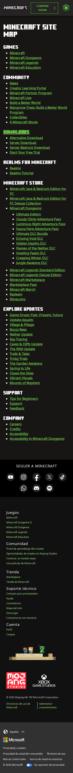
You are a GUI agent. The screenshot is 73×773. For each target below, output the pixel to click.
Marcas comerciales (14, 759)
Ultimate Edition (28, 214)
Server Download (23, 142)
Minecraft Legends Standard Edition (37, 270)
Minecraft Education (25, 67)
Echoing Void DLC (29, 238)
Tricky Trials (19, 358)
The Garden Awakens (26, 363)
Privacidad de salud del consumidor (23, 753)
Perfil (9, 629)
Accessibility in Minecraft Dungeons (37, 438)
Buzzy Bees (18, 329)
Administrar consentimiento (48, 705)
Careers (16, 424)
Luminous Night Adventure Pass (40, 224)
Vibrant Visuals (21, 378)
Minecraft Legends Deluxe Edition (35, 275)
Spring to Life (20, 368)
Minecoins (18, 299)
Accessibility (19, 434)
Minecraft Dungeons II (19, 522)
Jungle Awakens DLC (31, 263)
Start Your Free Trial (25, 152)
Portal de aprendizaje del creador (25, 548)
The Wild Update (22, 349)
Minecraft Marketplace (27, 280)
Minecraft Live (20, 98)
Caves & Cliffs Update (26, 344)
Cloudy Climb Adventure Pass (38, 219)
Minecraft (17, 53)
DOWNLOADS (16, 132)
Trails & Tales (20, 354)
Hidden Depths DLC (31, 243)
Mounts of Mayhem (25, 383)
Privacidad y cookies (14, 748)
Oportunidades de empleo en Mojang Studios (31, 553)
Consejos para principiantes (22, 593)
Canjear (10, 634)
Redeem (16, 294)
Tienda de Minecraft (17, 582)
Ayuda (9, 598)
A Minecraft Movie (24, 122)
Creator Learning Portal (28, 88)
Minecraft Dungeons (26, 58)
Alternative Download (26, 138)
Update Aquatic (21, 320)
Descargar (12, 613)
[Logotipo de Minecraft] (17, 8)
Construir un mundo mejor (21, 558)
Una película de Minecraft (20, 563)
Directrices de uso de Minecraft (18, 705)
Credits (15, 429)
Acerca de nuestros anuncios (46, 759)
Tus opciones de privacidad (48, 764)
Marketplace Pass (23, 284)
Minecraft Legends (24, 62)
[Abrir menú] (66, 8)
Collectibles (18, 117)
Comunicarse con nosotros (21, 618)
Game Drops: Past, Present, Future (36, 315)
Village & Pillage (22, 324)
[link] (10, 477)
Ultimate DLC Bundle (32, 233)
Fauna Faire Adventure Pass (37, 229)
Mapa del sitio (14, 608)
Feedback (17, 408)
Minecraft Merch (22, 289)
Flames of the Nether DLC (35, 248)
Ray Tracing (18, 339)
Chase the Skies (22, 373)
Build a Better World (25, 102)
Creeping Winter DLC (32, 258)
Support (16, 403)
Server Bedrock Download (30, 147)
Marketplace (13, 577)
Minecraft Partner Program (31, 93)
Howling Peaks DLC (31, 253)
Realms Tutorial (21, 173)
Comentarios (13, 603)
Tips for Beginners (24, 398)
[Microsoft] (13, 739)
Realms (15, 168)
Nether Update (21, 334)
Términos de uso (56, 753)
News (14, 83)
